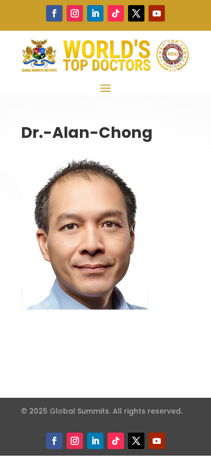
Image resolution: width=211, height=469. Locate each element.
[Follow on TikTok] (116, 13)
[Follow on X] (136, 13)
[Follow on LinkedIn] (95, 13)
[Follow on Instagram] (75, 13)
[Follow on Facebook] (54, 13)
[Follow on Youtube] (157, 13)
